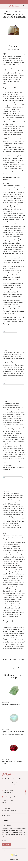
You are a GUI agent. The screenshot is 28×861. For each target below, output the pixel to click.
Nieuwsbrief (7, 825)
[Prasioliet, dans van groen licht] (14, 690)
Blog (4, 850)
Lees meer (5, 787)
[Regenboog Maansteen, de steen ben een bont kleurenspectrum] (14, 718)
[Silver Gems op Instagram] (25, 790)
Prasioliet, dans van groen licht (12, 704)
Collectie (6, 820)
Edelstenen (9, 11)
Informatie (7, 815)
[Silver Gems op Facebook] (25, 792)
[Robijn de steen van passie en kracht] (14, 747)
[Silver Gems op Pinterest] (25, 794)
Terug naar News (15, 668)
